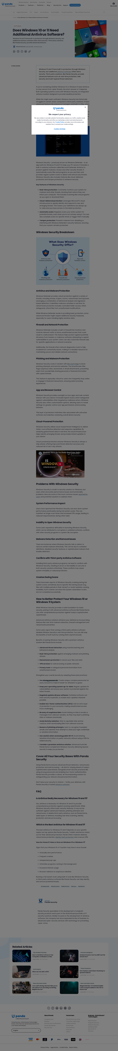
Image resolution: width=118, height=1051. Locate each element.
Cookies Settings (59, 129)
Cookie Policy (59, 122)
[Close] (85, 107)
